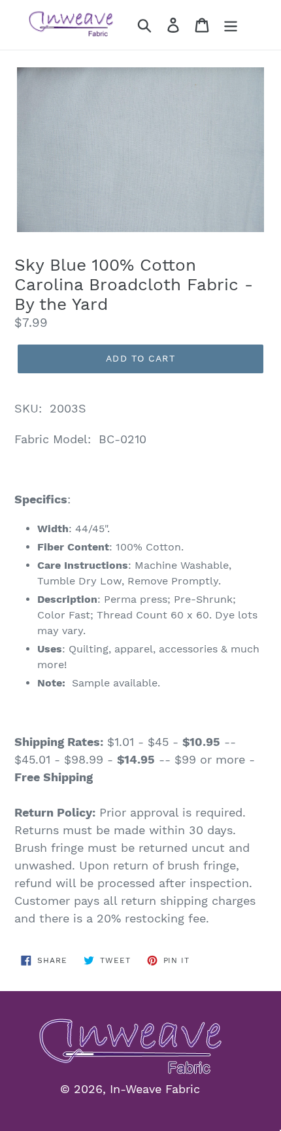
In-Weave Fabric (155, 1089)
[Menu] (230, 25)
